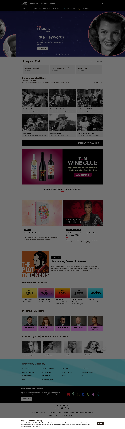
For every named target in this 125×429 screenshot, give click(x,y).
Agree (100, 423)
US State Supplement (35, 426)
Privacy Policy (45, 424)
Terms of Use (55, 422)
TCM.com (30, 422)
